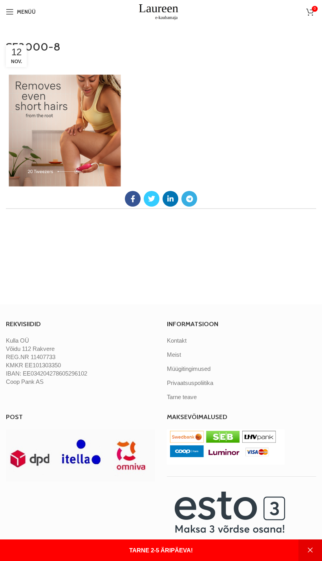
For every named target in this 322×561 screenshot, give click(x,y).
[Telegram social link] (189, 199)
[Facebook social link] (133, 199)
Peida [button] (310, 550)
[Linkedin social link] (170, 199)
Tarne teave (182, 397)
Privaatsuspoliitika (190, 382)
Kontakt (177, 340)
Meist (174, 354)
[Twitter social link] (151, 199)
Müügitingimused (188, 368)
